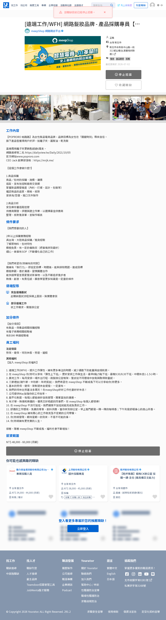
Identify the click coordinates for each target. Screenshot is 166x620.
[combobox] (103, 5)
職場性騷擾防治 (90, 596)
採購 (128, 58)
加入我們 (86, 579)
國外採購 (97, 497)
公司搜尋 (67, 573)
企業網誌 (67, 585)
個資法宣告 (130, 612)
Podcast (67, 590)
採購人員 (76, 497)
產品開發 (120, 58)
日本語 (111, 579)
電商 (112, 58)
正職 (112, 37)
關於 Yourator (89, 568)
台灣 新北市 (115, 42)
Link (8, 467)
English (111, 573)
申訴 (96, 585)
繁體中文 (112, 568)
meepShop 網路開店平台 (46, 31)
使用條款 (113, 612)
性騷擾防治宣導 (90, 590)
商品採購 (87, 497)
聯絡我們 (86, 573)
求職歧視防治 (89, 601)
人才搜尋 (32, 573)
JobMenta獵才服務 (38, 590)
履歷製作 (67, 568)
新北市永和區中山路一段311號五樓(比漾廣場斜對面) (122, 50)
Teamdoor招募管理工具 (41, 585)
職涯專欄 (67, 579)
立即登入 (83, 528)
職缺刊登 (32, 568)
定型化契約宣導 (151, 612)
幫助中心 (86, 585)
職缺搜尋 (11, 568)
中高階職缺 (12, 573)
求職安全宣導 (95, 612)
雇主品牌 (32, 579)
